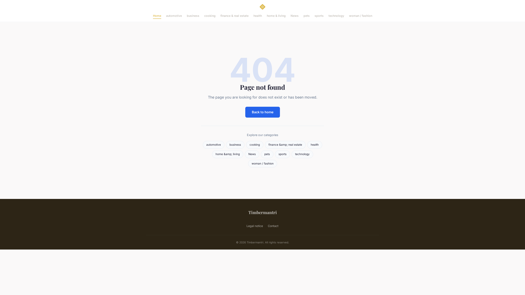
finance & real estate (234, 15)
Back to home (262, 112)
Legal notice (255, 226)
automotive (174, 15)
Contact (273, 226)
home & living (276, 15)
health (257, 15)
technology (336, 15)
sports (319, 15)
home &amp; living (228, 154)
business (193, 15)
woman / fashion (360, 15)
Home (157, 15)
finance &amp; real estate (285, 144)
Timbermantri (262, 212)
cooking (210, 15)
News (295, 15)
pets (307, 15)
